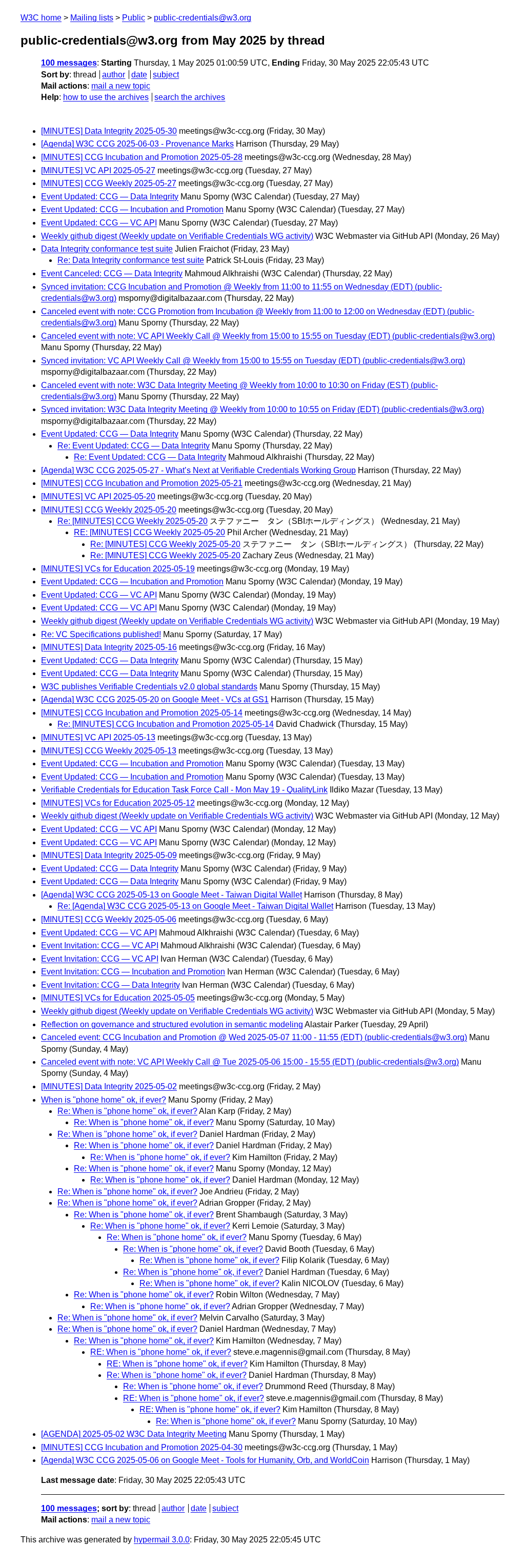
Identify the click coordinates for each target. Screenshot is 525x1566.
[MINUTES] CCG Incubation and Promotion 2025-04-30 (142, 1447)
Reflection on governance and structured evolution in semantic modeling (172, 1024)
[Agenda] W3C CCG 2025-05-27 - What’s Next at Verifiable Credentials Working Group (198, 470)
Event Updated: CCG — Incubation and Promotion (132, 209)
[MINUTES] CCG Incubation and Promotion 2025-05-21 (142, 483)
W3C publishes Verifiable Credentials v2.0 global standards (149, 686)
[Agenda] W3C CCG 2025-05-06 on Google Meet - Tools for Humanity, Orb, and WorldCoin (205, 1460)
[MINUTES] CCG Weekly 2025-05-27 (108, 183)
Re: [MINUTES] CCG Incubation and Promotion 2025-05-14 (165, 724)
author (113, 74)
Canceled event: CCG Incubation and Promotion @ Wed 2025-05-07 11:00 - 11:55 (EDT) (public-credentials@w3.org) (254, 1037)
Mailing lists (91, 17)
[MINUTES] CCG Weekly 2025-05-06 (108, 919)
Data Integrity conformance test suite (107, 249)
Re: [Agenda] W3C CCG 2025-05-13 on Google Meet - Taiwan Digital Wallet (195, 906)
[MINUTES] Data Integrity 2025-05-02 (109, 1086)
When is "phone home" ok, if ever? (103, 1099)
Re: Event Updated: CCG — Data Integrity (133, 445)
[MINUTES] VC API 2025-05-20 (98, 496)
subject (166, 74)
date (139, 74)
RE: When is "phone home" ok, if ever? (160, 1352)
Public (133, 17)
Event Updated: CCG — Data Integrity (109, 196)
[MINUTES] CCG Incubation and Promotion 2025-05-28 (142, 157)
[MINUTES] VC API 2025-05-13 (98, 737)
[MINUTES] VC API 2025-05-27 (98, 170)
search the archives (189, 97)
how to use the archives (106, 97)
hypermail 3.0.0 (162, 1539)
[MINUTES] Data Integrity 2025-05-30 (109, 131)
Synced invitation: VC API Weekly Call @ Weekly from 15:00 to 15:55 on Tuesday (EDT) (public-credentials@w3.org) (253, 360)
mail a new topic (120, 86)
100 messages (69, 62)
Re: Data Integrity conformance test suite (130, 260)
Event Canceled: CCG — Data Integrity (112, 273)
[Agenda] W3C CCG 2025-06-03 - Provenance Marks (137, 143)
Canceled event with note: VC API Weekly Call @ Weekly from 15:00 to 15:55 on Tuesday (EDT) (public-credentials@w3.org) (268, 336)
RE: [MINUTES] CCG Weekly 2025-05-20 (149, 532)
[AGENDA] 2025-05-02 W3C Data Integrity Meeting (134, 1434)
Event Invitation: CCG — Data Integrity (110, 985)
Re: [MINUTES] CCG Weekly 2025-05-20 (132, 521)
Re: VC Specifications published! (101, 634)
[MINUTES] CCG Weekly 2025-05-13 (108, 750)
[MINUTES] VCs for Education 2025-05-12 (118, 803)
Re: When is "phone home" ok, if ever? (127, 1111)
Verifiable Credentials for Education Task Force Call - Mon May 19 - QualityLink (184, 789)
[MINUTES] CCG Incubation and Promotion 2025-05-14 (142, 712)
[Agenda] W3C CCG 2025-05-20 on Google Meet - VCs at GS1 (155, 699)
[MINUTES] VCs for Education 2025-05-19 (118, 568)
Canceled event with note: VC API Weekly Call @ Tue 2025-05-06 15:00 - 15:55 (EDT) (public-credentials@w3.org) (250, 1061)
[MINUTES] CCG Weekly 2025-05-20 (108, 509)
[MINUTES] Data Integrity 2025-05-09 (109, 855)
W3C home (41, 17)
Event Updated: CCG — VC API (99, 222)
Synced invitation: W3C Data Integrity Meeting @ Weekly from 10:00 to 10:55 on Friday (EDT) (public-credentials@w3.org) (262, 409)
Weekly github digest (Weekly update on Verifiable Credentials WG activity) (177, 236)
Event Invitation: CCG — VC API (99, 945)
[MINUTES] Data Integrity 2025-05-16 (109, 647)
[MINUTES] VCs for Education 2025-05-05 (118, 997)
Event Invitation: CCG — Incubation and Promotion (133, 971)
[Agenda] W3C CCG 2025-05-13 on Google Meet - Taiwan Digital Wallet (171, 894)
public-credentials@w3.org (202, 17)
